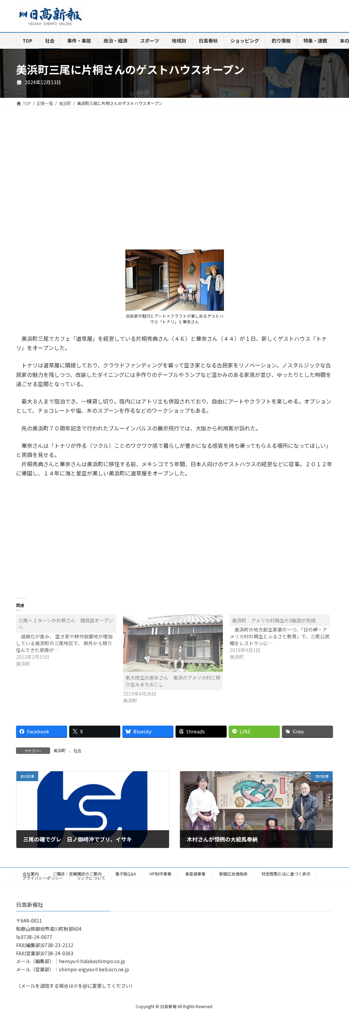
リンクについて (91, 878)
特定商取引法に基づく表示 (285, 874)
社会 (77, 750)
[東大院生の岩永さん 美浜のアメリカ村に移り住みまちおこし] (173, 643)
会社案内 (30, 874)
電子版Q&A (125, 874)
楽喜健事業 (195, 874)
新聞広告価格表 (233, 874)
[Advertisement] (92, 184)
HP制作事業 (160, 874)
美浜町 (60, 750)
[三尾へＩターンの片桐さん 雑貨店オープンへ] (69, 640)
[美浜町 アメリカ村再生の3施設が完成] (283, 637)
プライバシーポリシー (42, 878)
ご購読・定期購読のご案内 (77, 874)
